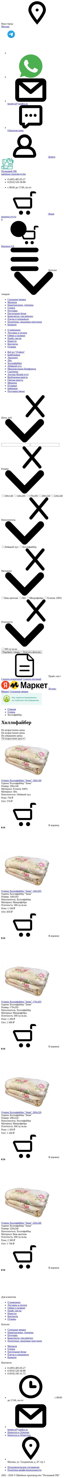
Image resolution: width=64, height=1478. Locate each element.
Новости (12, 341)
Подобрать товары (11, 652)
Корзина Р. (7, 233)
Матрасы (12, 302)
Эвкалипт (12, 357)
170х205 (33, 496)
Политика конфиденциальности (24, 1470)
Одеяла (11, 307)
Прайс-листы (14, 338)
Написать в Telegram (18, 1432)
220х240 (58, 496)
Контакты (12, 344)
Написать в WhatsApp (19, 1435)
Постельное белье (16, 313)
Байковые (12, 388)
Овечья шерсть (15, 380)
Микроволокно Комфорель (21, 368)
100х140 (8, 496)
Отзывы (11, 346)
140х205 (21, 496)
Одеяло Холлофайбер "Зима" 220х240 (21, 1223)
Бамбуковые (13, 354)
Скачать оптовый (32, 679)
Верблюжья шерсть (17, 377)
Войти (51, 157)
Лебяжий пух (14, 366)
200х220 (46, 496)
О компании (14, 330)
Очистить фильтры (32, 652)
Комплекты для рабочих (20, 316)
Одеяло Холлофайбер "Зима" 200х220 (21, 1112)
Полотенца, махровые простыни (24, 321)
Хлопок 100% (54, 598)
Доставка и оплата (17, 332)
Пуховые (12, 385)
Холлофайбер (14, 363)
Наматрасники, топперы (20, 305)
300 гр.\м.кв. (11, 649)
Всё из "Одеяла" (16, 352)
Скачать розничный (11, 679)
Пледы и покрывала (18, 319)
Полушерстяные (16, 391)
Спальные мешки (16, 299)
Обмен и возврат (16, 335)
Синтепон (12, 371)
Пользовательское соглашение (23, 1467)
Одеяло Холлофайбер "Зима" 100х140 (21, 780)
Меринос (12, 382)
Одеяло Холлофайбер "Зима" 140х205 (21, 891)
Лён (9, 360)
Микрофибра (36, 598)
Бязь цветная (11, 598)
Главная (11, 709)
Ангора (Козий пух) (18, 374)
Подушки (12, 310)
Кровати (11, 324)
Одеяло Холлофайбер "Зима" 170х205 (21, 1001)
